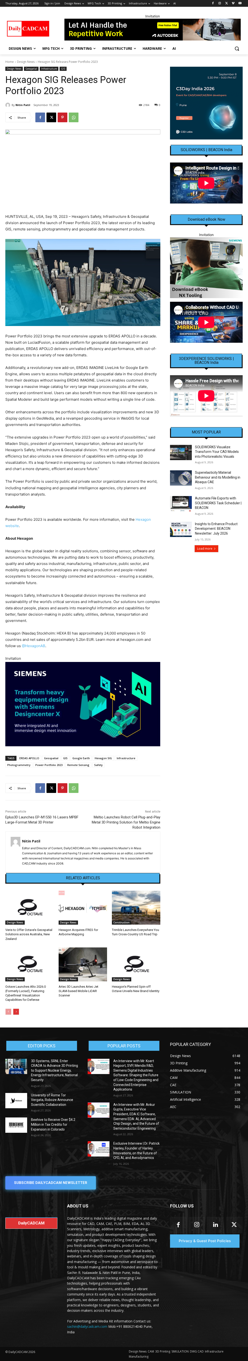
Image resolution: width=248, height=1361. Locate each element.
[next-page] (16, 1012)
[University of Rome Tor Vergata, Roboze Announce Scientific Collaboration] (16, 1100)
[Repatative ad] (152, 30)
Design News (26, 62)
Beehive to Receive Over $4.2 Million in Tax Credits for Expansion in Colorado (53, 1124)
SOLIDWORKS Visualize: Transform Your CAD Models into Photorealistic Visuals (217, 451)
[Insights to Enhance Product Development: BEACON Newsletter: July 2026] (181, 529)
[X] (226, 3)
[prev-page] (8, 1012)
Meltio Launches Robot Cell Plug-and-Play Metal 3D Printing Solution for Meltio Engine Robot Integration (126, 822)
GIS (63, 68)
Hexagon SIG (103, 758)
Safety (98, 765)
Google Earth (81, 758)
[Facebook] (213, 3)
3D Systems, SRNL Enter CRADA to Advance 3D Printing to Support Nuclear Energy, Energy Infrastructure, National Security (54, 1070)
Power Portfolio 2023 (48, 765)
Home (9, 62)
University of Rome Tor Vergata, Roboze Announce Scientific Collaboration (52, 1100)
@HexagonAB (33, 646)
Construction (121, 922)
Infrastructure (49, 68)
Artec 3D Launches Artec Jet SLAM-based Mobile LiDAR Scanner (78, 991)
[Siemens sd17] (82, 704)
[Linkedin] (215, 1225)
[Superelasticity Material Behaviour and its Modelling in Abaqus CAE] (181, 478)
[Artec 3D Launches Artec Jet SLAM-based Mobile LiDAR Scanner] (83, 964)
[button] (237, 48)
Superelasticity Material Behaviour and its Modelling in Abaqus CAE (217, 477)
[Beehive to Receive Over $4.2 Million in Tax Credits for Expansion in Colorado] (16, 1125)
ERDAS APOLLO (29, 758)
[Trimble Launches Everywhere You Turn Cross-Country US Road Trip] (136, 908)
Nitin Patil (23, 105)
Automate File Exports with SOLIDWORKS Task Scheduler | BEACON (218, 503)
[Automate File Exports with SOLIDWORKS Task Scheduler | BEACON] (181, 503)
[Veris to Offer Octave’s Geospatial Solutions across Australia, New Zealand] (29, 908)
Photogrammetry (19, 765)
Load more (204, 548)
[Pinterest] (62, 117)
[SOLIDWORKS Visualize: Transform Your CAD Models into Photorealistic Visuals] (181, 452)
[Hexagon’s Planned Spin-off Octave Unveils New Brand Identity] (136, 964)
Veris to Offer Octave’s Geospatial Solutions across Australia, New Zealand (28, 934)
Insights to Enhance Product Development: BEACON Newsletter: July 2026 (216, 528)
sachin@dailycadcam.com (87, 1326)
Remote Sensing (78, 765)
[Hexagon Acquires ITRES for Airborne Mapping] (83, 908)
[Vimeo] (233, 3)
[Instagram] (220, 3)
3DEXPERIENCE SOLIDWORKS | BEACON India (206, 361)
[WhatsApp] (73, 117)
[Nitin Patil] (8, 105)
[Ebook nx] (206, 267)
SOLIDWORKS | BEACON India (206, 150)
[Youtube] (240, 3)
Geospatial (31, 68)
